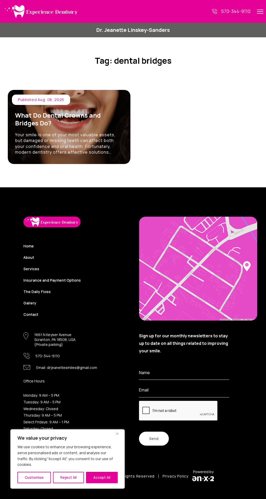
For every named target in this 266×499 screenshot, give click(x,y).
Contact (30, 314)
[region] (67, 459)
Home (28, 246)
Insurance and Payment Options (52, 280)
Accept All (101, 477)
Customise (34, 477)
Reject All (68, 477)
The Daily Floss (37, 291)
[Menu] (260, 11)
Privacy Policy (175, 476)
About (28, 257)
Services (31, 268)
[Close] (119, 434)
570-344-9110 (235, 11)
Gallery (29, 303)
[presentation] (178, 411)
